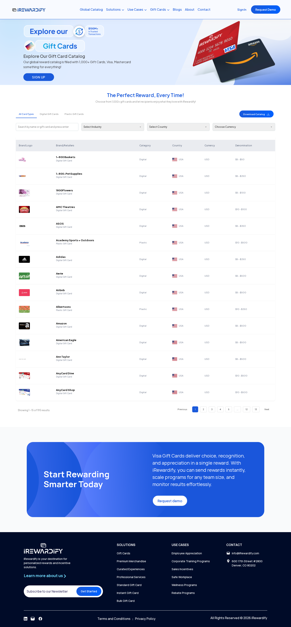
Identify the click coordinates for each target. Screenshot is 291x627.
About (189, 9)
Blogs (177, 9)
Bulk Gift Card (126, 601)
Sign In (241, 9)
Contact (204, 9)
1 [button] (195, 409)
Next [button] (266, 409)
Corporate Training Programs (191, 561)
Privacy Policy (145, 619)
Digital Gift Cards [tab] (49, 114)
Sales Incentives (182, 569)
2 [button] (203, 409)
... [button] (237, 409)
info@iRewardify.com (245, 553)
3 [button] (212, 409)
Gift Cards (158, 9)
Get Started (89, 591)
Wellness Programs (184, 585)
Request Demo (265, 9)
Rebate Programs (183, 593)
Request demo (170, 500)
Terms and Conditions (113, 619)
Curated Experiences (131, 569)
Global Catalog (91, 9)
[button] (256, 114)
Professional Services (131, 577)
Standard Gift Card (129, 585)
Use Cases (135, 9)
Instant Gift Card (128, 593)
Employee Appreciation (187, 553)
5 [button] (228, 409)
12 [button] (246, 409)
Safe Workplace (182, 577)
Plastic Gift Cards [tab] (74, 114)
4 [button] (220, 409)
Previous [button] (182, 409)
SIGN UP (38, 77)
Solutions (113, 9)
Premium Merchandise (131, 561)
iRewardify (259, 618)
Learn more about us (43, 575)
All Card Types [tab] (26, 114)
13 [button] (256, 409)
